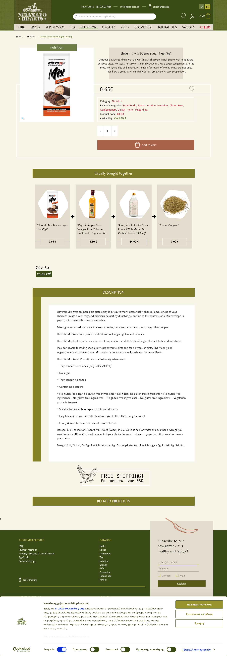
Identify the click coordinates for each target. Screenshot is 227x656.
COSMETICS (142, 27)
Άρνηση (199, 623)
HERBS (20, 27)
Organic (103, 564)
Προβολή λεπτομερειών (196, 649)
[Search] (76, 16)
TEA (72, 27)
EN (207, 6)
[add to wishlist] (191, 89)
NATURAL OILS (167, 27)
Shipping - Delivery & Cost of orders (36, 553)
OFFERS (205, 27)
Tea (101, 557)
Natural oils (105, 575)
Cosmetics (105, 572)
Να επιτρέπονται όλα (199, 604)
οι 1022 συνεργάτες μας (69, 608)
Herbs (103, 546)
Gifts (102, 568)
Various (103, 579)
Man (182, 575)
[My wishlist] (183, 16)
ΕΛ (202, 6)
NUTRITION (88, 27)
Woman (166, 575)
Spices (103, 549)
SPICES (35, 27)
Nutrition (31, 36)
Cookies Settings (27, 561)
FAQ (21, 546)
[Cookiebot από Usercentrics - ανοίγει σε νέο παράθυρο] (21, 649)
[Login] (193, 18)
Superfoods (105, 553)
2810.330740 (103, 7)
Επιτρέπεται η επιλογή (199, 613)
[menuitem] (21, 27)
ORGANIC (109, 27)
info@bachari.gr (129, 6)
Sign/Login (24, 557)
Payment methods (28, 549)
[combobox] (114, 16)
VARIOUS (188, 27)
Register (181, 583)
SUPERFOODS (55, 27)
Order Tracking (160, 6)
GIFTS (125, 27)
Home (19, 36)
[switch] (94, 649)
